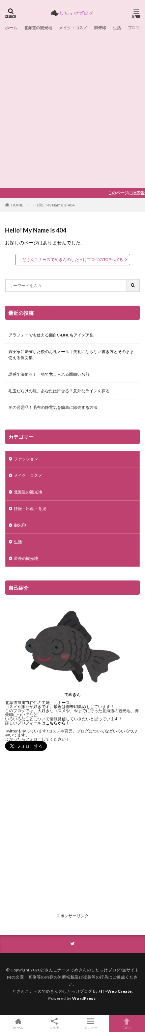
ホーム (11, 27)
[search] (133, 285)
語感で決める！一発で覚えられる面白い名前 (48, 374)
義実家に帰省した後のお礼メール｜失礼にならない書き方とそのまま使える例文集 (71, 354)
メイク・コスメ (73, 27)
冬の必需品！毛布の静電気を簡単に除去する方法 (52, 407)
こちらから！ (58, 722)
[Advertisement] (72, 108)
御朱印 (100, 27)
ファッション (26, 458)
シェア (54, 1028)
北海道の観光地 (38, 27)
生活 (117, 27)
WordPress (84, 998)
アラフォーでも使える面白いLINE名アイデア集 (51, 334)
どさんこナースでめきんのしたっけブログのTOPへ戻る (72, 259)
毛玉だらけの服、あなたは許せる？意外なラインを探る (59, 390)
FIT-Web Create (115, 991)
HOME (17, 204)
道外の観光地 (26, 558)
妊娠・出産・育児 (30, 508)
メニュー (90, 1027)
